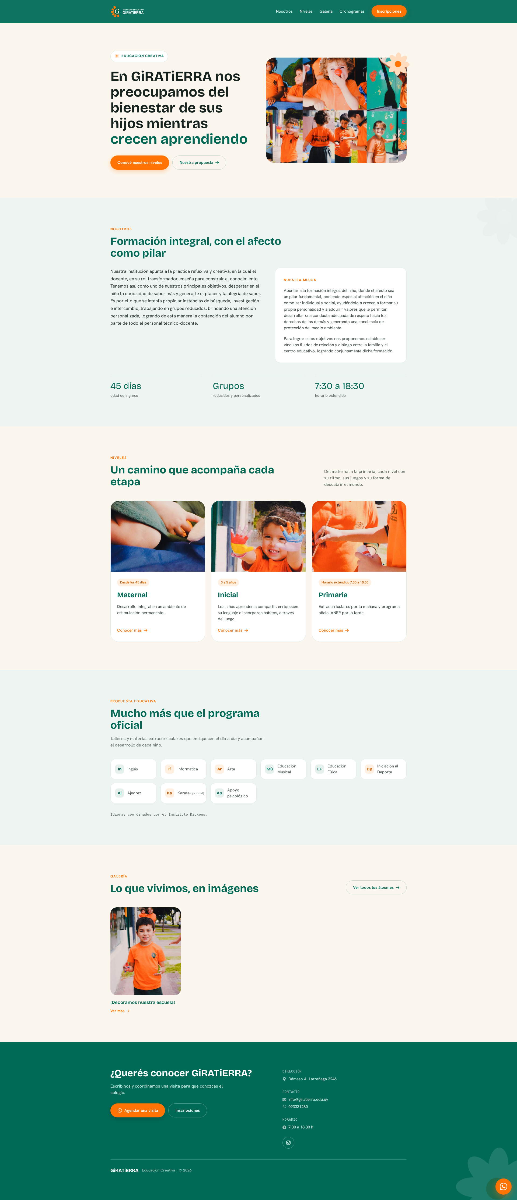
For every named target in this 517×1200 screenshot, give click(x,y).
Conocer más (129, 630)
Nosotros (284, 11)
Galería (326, 11)
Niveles (306, 11)
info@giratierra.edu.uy (308, 1099)
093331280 (298, 1106)
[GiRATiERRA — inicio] (127, 11)
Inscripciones (389, 11)
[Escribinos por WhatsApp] (503, 1186)
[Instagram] (288, 1143)
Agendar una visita (141, 1110)
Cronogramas (352, 11)
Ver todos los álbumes (373, 887)
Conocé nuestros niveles (139, 162)
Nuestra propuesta (196, 162)
